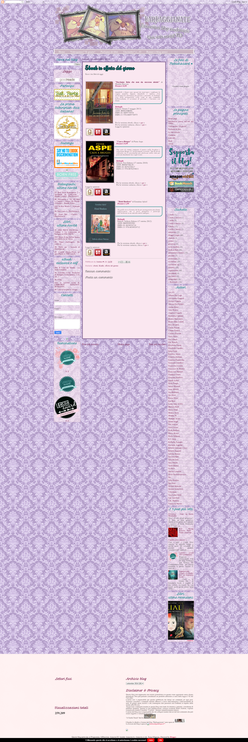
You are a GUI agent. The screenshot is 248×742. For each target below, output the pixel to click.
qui (142, 122)
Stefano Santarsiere (175, 489)
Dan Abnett (172, 339)
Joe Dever (172, 395)
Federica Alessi (174, 354)
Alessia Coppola (174, 301)
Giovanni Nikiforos (175, 377)
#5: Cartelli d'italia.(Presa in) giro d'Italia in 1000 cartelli (67, 253)
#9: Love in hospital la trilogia (66, 289)
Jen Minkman (173, 392)
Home (62, 51)
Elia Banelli (172, 342)
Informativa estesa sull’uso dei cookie (180, 122)
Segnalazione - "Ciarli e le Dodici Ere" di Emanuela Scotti (186, 574)
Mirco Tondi (173, 409)
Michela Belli (173, 406)
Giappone (172, 135)
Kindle (101, 265)
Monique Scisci (174, 418)
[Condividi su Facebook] (126, 262)
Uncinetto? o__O (132, 51)
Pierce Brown (173, 433)
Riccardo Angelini (175, 445)
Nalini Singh (173, 421)
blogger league (174, 235)
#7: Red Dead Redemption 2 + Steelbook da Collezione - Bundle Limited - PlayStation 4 (67, 194)
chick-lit (171, 238)
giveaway (172, 243)
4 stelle (171, 226)
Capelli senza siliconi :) (177, 539)
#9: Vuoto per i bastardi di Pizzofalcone (67, 248)
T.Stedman (172, 491)
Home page (124, 344)
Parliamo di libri (109, 51)
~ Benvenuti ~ (173, 282)
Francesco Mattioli (175, 371)
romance (171, 267)
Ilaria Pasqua (173, 383)
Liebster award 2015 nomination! (186, 553)
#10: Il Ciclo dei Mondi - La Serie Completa (67, 268)
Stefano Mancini (174, 486)
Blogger (173, 737)
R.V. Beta (172, 439)
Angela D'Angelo (175, 312)
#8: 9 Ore (58, 279)
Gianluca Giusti (174, 374)
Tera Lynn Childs (174, 494)
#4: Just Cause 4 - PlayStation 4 (67, 211)
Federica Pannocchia (176, 359)
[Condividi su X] (124, 262)
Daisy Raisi (172, 336)
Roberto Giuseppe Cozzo (177, 447)
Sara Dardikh (173, 456)
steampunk (172, 273)
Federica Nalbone (175, 356)
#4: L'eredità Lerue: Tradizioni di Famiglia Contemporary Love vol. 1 (67, 274)
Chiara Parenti (173, 327)
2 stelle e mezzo (174, 217)
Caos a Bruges (124, 141)
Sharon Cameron (174, 471)
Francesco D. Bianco (176, 368)
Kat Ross (171, 401)
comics (171, 240)
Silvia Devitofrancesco (177, 474)
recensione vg (173, 264)
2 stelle (171, 214)
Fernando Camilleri (175, 362)
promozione (172, 258)
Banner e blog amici (157, 51)
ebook (95, 265)
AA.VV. (171, 292)
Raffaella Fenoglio (175, 442)
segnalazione (173, 270)
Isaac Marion (173, 389)
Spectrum (172, 483)
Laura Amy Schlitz (175, 403)
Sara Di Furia (173, 459)
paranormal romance (176, 252)
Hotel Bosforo (125, 201)
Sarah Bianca (173, 465)
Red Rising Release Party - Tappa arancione (186, 530)
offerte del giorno (111, 265)
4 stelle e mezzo (174, 229)
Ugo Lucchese (173, 497)
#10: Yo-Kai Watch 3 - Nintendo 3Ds (67, 207)
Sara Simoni (173, 462)
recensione (172, 261)
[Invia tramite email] (119, 262)
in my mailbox (173, 246)
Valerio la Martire (175, 503)
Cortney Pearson (174, 333)
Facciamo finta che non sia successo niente (137, 82)
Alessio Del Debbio (176, 304)
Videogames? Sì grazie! (82, 51)
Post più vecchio (157, 344)
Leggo (67, 71)
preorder (171, 255)
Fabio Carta (172, 351)
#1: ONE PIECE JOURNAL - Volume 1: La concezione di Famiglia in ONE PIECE (67, 232)
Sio (169, 477)
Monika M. (172, 415)
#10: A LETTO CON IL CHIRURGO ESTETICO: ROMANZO (67, 284)
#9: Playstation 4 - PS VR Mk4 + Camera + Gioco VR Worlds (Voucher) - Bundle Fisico (67, 201)
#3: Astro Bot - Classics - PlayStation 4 (67, 215)
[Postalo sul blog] (122, 262)
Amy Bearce (173, 309)
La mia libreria (174, 132)
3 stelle (171, 220)
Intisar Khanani (174, 386)
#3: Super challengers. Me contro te (67, 243)
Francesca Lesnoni (175, 365)
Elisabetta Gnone (174, 345)
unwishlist (172, 276)
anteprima (172, 232)
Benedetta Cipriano (175, 315)
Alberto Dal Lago (175, 295)
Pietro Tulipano (174, 436)
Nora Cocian (173, 427)
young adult (172, 279)
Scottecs (171, 468)
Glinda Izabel (173, 380)
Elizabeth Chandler (175, 348)
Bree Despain (173, 324)
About (170, 143)
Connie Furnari (174, 330)
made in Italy (173, 249)
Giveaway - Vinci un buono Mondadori (180, 515)
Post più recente (90, 344)
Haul (170, 141)
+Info (151, 740)
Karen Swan (173, 398)
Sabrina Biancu (174, 453)
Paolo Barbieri (173, 430)
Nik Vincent (173, 424)
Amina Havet (173, 307)
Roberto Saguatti (174, 450)
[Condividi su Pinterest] (129, 262)
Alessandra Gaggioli (176, 298)
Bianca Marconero (175, 318)
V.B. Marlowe (173, 500)
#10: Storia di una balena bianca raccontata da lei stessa (67, 238)
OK (160, 740)
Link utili (171, 138)
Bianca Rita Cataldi (176, 321)
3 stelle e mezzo (174, 223)
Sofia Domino (173, 480)
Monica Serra (173, 412)
